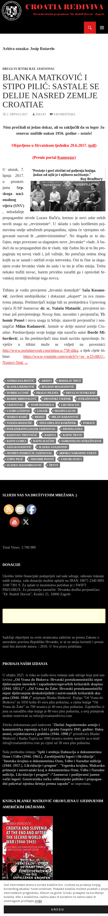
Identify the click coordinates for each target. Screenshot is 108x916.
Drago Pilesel (47, 392)
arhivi (46, 380)
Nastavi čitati (15, 362)
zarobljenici (71, 459)
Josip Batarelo (42, 404)
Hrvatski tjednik (57, 398)
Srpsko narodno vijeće (78, 453)
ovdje (38, 901)
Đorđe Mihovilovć (22, 398)
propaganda (73, 428)
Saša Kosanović (19, 447)
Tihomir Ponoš (42, 459)
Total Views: (12, 547)
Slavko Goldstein (53, 447)
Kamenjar (66, 157)
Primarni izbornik (102, 28)
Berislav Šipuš (70, 380)
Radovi (50, 435)
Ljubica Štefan (18, 410)
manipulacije (65, 410)
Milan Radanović (65, 416)
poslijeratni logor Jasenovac (31, 428)
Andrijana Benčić (20, 380)
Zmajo (41, 114)
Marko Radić (17, 416)
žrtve (53, 465)
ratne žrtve (72, 435)
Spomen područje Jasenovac (29, 453)
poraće (89, 422)
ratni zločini (43, 441)
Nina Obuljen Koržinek (57, 422)
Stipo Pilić (15, 459)
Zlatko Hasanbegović (24, 465)
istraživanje (88, 398)
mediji (39, 416)
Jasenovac (46, 69)
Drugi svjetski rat (19, 69)
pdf (92, 145)
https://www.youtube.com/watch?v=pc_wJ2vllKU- (63, 356)
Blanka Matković (21, 386)
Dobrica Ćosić (18, 392)
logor (42, 410)
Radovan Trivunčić (22, 435)
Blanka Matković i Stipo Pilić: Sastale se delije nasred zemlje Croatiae (51, 91)
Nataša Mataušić (19, 422)
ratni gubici (16, 441)
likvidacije (70, 404)
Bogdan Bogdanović (58, 386)
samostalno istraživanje (81, 441)
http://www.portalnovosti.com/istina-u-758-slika (40, 350)
